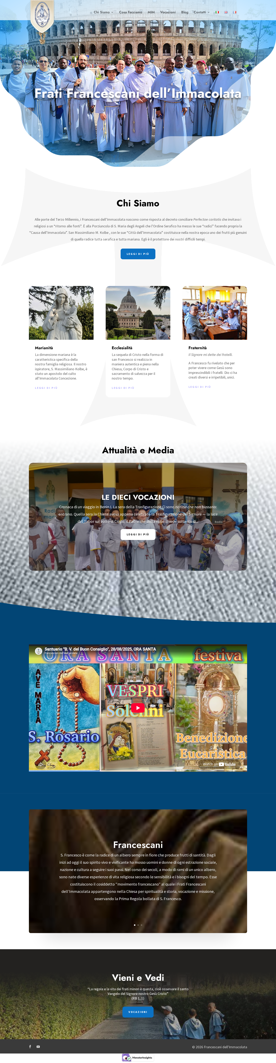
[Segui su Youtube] (38, 1046)
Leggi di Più (138, 534)
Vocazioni (168, 13)
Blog (184, 13)
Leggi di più (46, 388)
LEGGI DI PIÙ (138, 254)
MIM (151, 13)
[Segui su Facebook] (30, 1046)
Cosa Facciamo (130, 13)
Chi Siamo (102, 13)
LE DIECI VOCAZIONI (138, 497)
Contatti (200, 13)
